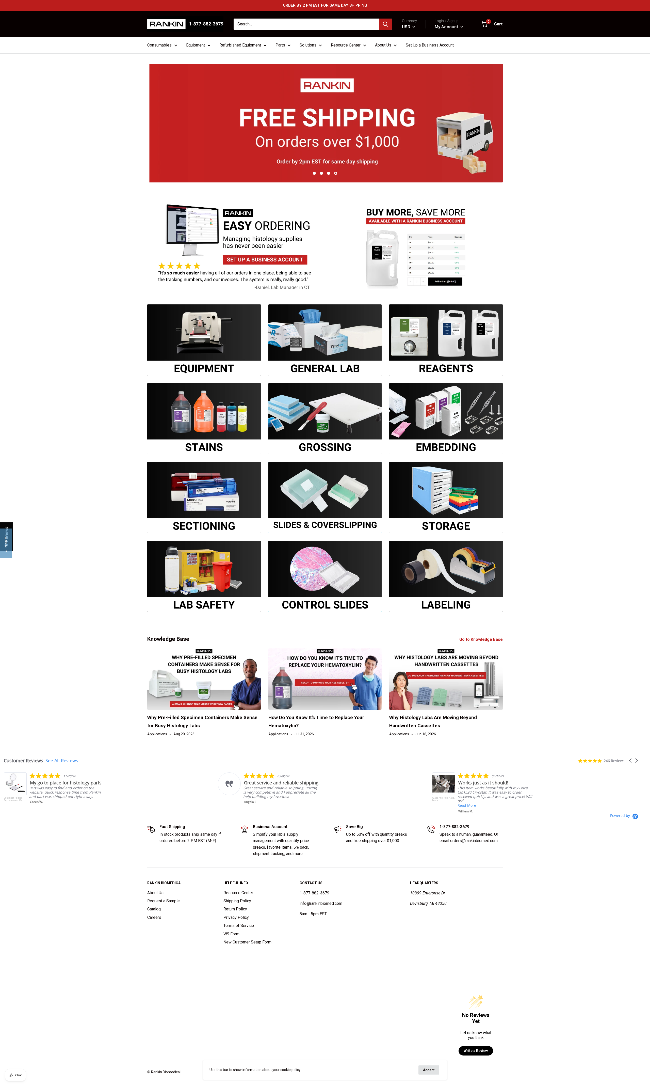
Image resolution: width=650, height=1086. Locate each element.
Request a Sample (163, 900)
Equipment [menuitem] (195, 45)
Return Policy (235, 909)
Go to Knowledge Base (481, 639)
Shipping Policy (237, 900)
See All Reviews (61, 760)
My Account (447, 26)
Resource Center (238, 892)
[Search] (385, 24)
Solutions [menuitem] (308, 45)
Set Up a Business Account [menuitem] (430, 45)
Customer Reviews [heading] (23, 760)
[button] (630, 760)
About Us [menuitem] (383, 45)
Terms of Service (238, 925)
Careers (154, 917)
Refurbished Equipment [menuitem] (240, 45)
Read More (252, 805)
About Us (155, 892)
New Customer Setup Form (247, 942)
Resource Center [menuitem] (346, 45)
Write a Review (476, 1051)
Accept (429, 1070)
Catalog (154, 909)
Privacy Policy (236, 917)
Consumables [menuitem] (159, 45)
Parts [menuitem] (280, 45)
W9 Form (231, 934)
